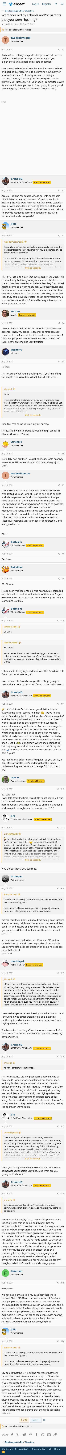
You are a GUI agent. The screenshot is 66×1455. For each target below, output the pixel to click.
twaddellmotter (11, 24)
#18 (62, 1193)
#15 (62, 973)
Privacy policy (38, 1448)
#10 (62, 620)
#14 (62, 888)
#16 (62, 1056)
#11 (62, 704)
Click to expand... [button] (33, 267)
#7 (63, 485)
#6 (63, 453)
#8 (63, 553)
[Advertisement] (33, 138)
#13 (62, 827)
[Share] (59, 50)
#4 (63, 323)
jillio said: (8, 389)
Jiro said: (8, 1062)
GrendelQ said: (11, 833)
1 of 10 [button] (24, 1419)
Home (57, 1448)
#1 (63, 49)
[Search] (62, 4)
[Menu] (4, 4)
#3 (63, 235)
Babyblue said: (10, 642)
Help (50, 1448)
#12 (62, 789)
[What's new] (56, 4)
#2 (63, 190)
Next (34, 1419)
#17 (62, 1126)
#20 (62, 1341)
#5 (63, 361)
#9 (63, 578)
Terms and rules (22, 1448)
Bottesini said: (10, 626)
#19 (62, 1282)
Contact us (7, 1448)
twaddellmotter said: (13, 241)
